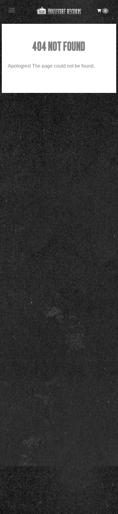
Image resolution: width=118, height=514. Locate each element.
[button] (103, 10)
